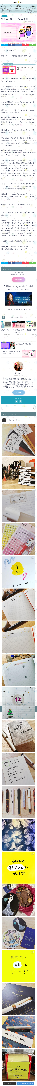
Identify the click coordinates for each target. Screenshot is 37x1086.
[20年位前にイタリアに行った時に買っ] (18, 736)
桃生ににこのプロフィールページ (18, 289)
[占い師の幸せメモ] (18, 2)
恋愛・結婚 (4, 16)
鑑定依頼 (18, 279)
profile (18, 392)
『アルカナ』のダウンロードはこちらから (18, 309)
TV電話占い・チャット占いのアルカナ (16, 286)
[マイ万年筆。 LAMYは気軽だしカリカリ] (18, 802)
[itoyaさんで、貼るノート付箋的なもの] (18, 1065)
